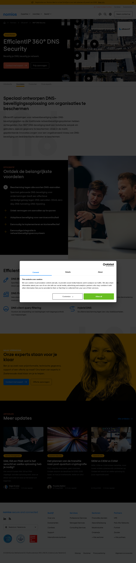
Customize (66, 296)
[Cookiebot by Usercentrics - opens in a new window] (104, 265)
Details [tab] (68, 272)
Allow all (99, 296)
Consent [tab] (36, 272)
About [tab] (100, 272)
